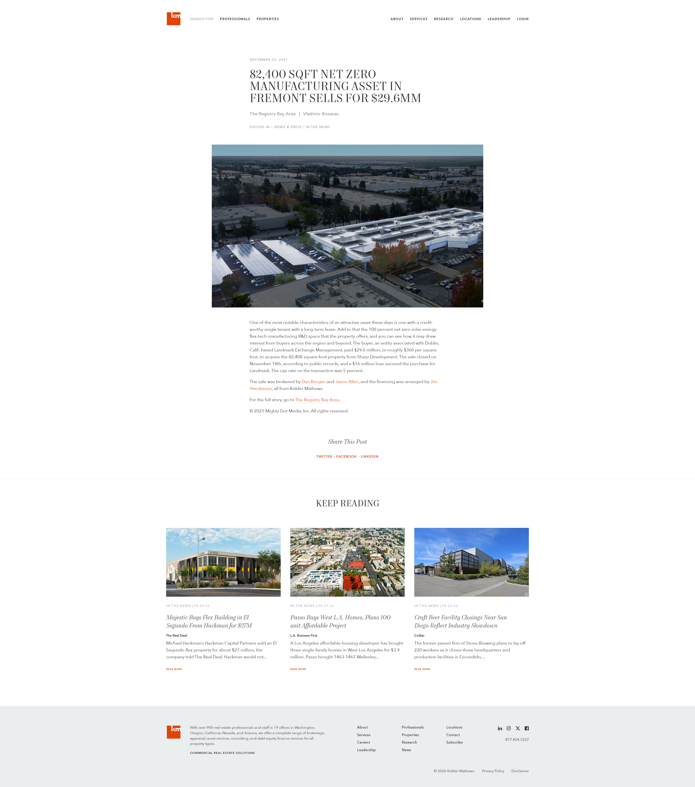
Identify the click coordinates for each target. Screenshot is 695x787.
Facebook (346, 456)
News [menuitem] (406, 750)
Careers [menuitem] (363, 742)
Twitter (324, 456)
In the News (318, 127)
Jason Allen (347, 381)
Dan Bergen (314, 381)
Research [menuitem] (409, 742)
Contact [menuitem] (453, 735)
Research (443, 19)
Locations (470, 19)
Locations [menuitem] (454, 727)
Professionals (235, 19)
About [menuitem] (362, 727)
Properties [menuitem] (410, 735)
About (397, 19)
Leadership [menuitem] (366, 750)
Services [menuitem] (363, 735)
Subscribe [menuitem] (454, 742)
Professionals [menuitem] (413, 727)
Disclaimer (520, 771)
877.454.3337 (517, 739)
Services (418, 19)
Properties (268, 19)
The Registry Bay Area (317, 399)
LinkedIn (370, 456)
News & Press (288, 127)
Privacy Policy (493, 771)
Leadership (499, 19)
